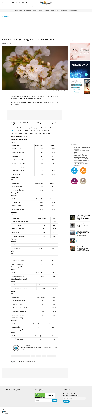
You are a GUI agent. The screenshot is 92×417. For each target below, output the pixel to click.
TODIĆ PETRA (16, 156)
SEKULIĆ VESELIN (17, 206)
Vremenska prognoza (79, 154)
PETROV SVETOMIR (18, 229)
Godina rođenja (39, 145)
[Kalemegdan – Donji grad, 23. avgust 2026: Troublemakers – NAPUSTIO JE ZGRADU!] (72, 248)
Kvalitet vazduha (54, 10)
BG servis (35, 10)
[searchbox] (43, 400)
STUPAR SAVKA (16, 232)
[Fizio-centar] (80, 86)
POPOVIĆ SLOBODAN (18, 163)
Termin (52, 145)
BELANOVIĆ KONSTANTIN (20, 288)
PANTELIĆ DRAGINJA (18, 167)
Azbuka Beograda (63, 10)
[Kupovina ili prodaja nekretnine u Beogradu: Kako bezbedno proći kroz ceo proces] (72, 232)
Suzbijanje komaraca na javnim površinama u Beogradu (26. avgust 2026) (83, 217)
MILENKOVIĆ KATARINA (19, 311)
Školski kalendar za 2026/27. (81, 160)
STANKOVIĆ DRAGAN (18, 315)
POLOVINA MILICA (17, 304)
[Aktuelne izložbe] (83, 181)
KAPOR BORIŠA (16, 174)
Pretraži (55, 400)
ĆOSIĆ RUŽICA (16, 327)
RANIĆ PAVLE (16, 202)
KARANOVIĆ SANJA (18, 170)
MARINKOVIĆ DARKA (18, 190)
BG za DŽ (41, 10)
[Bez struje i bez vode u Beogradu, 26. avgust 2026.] (72, 225)
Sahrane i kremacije (73, 10)
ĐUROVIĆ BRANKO (17, 264)
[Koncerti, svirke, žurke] (74, 181)
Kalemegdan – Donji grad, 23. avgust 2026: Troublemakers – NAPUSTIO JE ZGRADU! (83, 248)
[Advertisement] (35, 27)
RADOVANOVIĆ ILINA (18, 236)
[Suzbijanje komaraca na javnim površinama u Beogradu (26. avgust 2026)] (72, 217)
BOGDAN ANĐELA (17, 149)
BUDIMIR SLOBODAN (18, 159)
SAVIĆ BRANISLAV (17, 339)
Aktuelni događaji (27, 10)
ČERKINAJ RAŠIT (17, 248)
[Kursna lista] (80, 51)
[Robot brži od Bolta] (72, 240)
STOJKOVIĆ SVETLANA (19, 276)
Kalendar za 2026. (18, 10)
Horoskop (47, 10)
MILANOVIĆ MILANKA (18, 152)
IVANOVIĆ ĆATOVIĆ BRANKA (20, 221)
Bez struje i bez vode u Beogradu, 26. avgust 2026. (83, 225)
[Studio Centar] (40, 395)
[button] (89, 2)
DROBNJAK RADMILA (18, 300)
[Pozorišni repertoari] (83, 170)
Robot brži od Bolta (82, 241)
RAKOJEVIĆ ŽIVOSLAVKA (19, 307)
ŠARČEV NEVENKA (17, 186)
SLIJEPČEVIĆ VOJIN (18, 209)
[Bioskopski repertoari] (74, 170)
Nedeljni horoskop (78, 162)
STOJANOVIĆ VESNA (18, 260)
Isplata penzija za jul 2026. (81, 155)
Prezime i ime (15, 145)
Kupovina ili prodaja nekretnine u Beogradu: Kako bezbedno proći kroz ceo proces (83, 233)
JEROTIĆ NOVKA (17, 225)
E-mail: (76, 395)
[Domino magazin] (50, 395)
